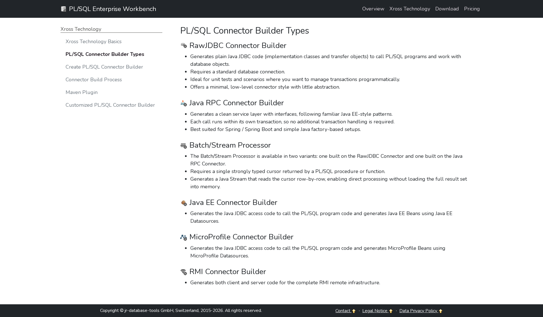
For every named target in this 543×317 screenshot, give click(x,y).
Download (447, 8)
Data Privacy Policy (418, 311)
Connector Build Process (94, 79)
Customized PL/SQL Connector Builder (110, 105)
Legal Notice (375, 311)
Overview (373, 8)
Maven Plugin (82, 92)
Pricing (472, 8)
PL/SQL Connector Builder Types (105, 54)
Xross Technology (409, 8)
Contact (343, 311)
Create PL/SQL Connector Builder (104, 67)
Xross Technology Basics (94, 41)
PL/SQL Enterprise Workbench (111, 9)
